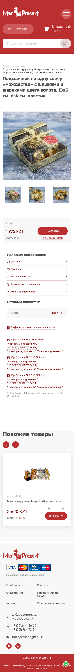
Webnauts (40, 658)
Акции (10, 603)
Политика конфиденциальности (25, 575)
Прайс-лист (14, 585)
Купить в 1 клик (52, 238)
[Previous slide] (6, 444)
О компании (14, 592)
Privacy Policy (60, 666)
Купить (53, 231)
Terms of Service (34, 668)
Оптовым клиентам (51, 603)
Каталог (42, 585)
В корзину (56, 515)
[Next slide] (15, 444)
